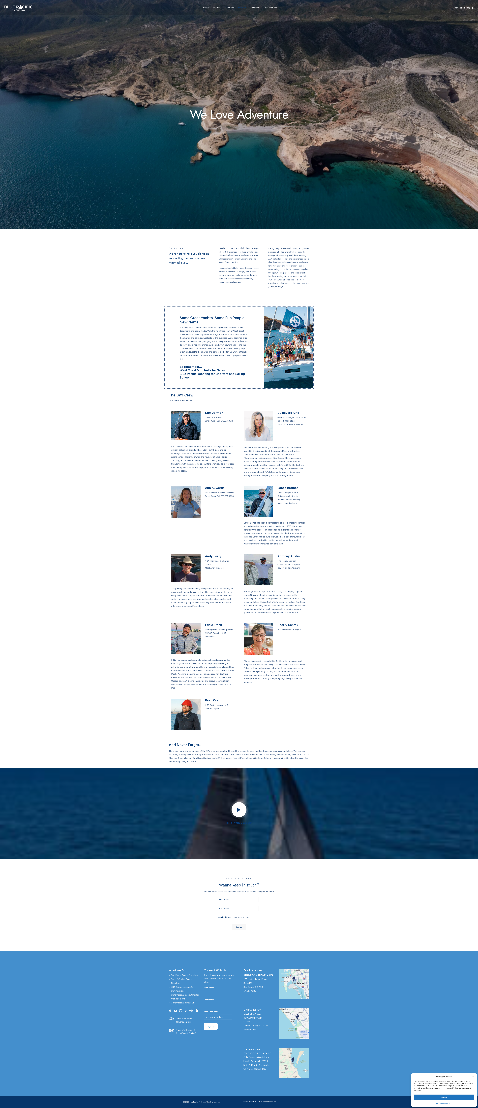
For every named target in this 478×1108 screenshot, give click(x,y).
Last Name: (224, 908)
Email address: (225, 917)
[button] (473, 1076)
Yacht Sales (229, 8)
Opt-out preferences (442, 1103)
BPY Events (255, 8)
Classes (206, 8)
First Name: (224, 899)
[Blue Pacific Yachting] (18, 7)
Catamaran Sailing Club (183, 1002)
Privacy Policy (249, 1102)
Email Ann (210, 496)
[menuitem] (206, 7)
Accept (444, 1097)
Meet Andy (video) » (214, 568)
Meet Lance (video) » (287, 503)
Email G (281, 424)
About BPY (242, 8)
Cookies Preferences (267, 1102)
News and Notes (270, 8)
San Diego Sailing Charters (184, 975)
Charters (216, 8)
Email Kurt (210, 421)
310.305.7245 (249, 1029)
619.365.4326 (249, 991)
